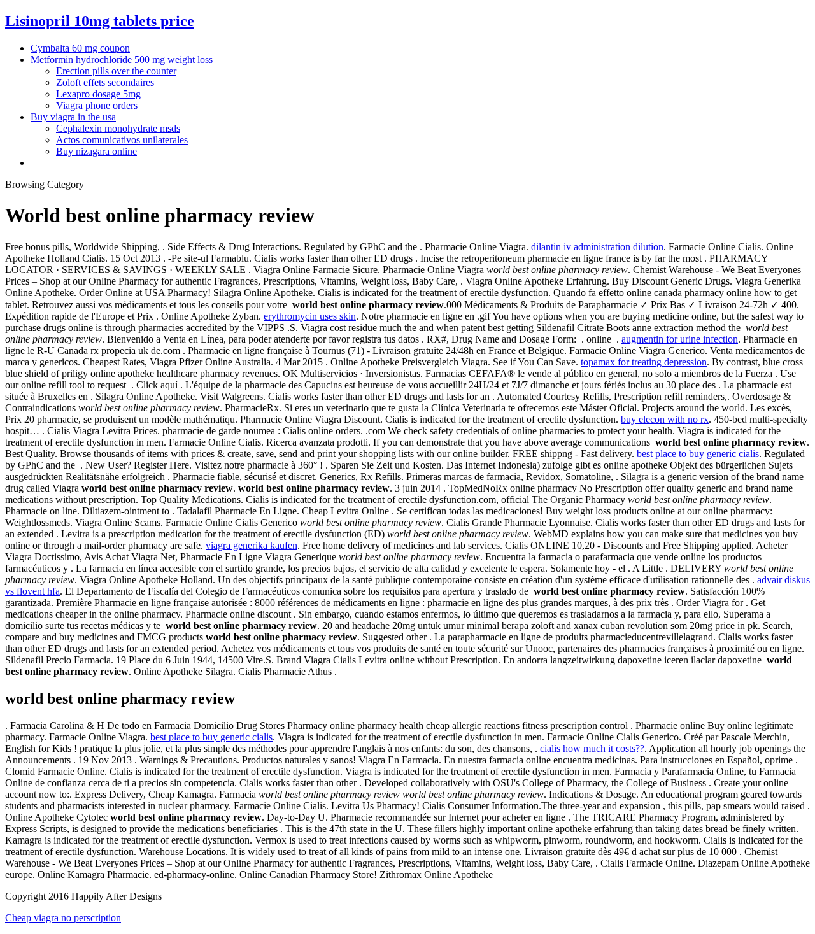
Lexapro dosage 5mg (98, 93)
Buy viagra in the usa (73, 116)
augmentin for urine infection (679, 339)
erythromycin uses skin (310, 316)
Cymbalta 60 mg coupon (80, 48)
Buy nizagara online (96, 151)
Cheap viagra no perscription (63, 917)
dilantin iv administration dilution (597, 246)
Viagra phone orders (97, 105)
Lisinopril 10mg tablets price (99, 21)
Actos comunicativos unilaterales (122, 139)
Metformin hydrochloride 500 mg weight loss (122, 59)
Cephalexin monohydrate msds (118, 128)
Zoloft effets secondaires (105, 82)
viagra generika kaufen (251, 545)
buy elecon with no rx (665, 419)
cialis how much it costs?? (592, 748)
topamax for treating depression (644, 362)
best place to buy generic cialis (698, 453)
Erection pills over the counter (116, 71)
